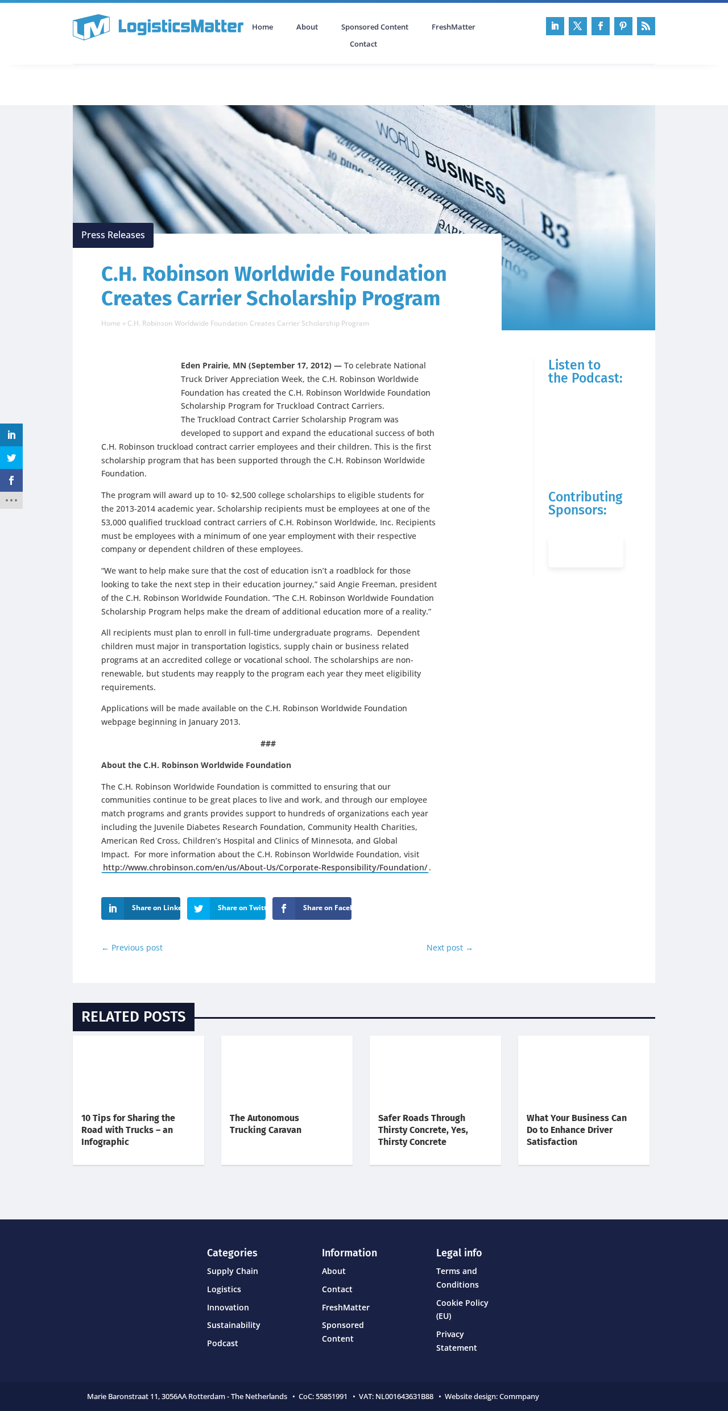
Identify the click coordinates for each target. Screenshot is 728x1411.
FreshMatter (453, 27)
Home (262, 27)
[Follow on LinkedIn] (555, 26)
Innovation (228, 1307)
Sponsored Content (374, 27)
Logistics (224, 1289)
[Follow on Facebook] (601, 26)
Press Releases (113, 235)
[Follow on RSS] (646, 26)
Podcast (194, 83)
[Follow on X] (578, 26)
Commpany (520, 1396)
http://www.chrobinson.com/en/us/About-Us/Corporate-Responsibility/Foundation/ (265, 867)
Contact (363, 44)
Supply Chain (232, 1270)
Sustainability (233, 1324)
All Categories (104, 83)
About (307, 27)
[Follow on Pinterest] (623, 26)
